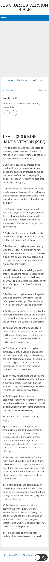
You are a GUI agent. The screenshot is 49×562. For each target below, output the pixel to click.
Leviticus (22, 80)
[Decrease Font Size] (14, 113)
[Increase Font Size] (7, 113)
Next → (42, 90)
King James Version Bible (24, 7)
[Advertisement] (24, 50)
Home (10, 80)
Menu (4, 17)
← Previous (9, 90)
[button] (41, 557)
